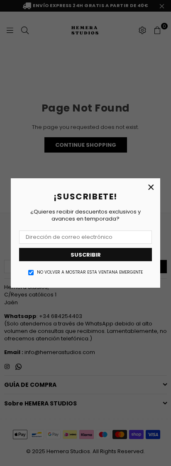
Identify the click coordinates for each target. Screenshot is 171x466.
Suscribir (86, 255)
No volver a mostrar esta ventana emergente (90, 272)
